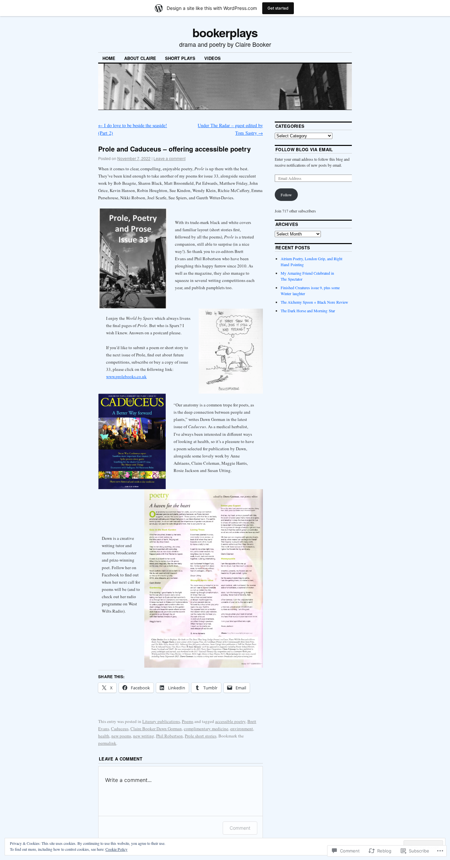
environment (241, 729)
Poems (187, 721)
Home (108, 58)
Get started (278, 8)
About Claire (140, 58)
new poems (121, 736)
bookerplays (224, 32)
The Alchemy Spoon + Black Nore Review (314, 302)
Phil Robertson (169, 736)
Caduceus (119, 729)
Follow (286, 194)
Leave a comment (169, 158)
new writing (143, 736)
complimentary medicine (206, 729)
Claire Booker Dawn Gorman (156, 729)
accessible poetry (230, 721)
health (103, 736)
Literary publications (161, 721)
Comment (240, 828)
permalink (107, 743)
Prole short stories (200, 736)
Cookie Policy (116, 849)
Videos (212, 58)
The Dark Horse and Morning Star (308, 310)
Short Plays (180, 58)
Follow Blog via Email (304, 149)
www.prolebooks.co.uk (126, 376)
